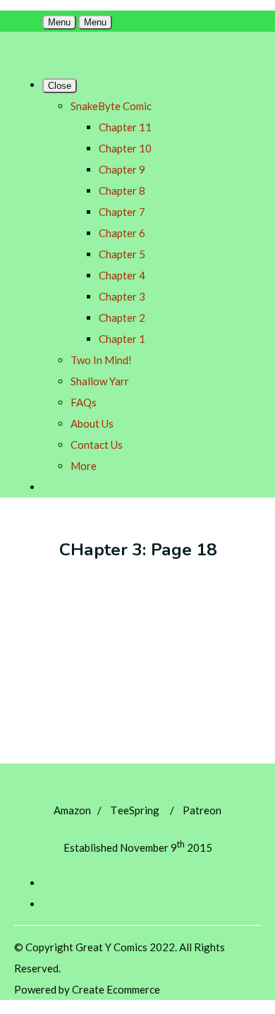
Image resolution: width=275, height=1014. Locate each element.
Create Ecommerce (116, 989)
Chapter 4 (122, 275)
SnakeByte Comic (111, 105)
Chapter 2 (122, 317)
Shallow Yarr (100, 381)
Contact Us (97, 444)
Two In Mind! (101, 360)
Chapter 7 (122, 211)
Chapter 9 (122, 169)
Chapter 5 (122, 254)
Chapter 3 (122, 296)
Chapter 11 (125, 127)
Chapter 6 (122, 233)
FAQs (84, 402)
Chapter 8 (122, 190)
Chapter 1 (122, 338)
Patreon (202, 810)
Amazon (72, 810)
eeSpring (134, 810)
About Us (92, 423)
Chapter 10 (125, 148)
